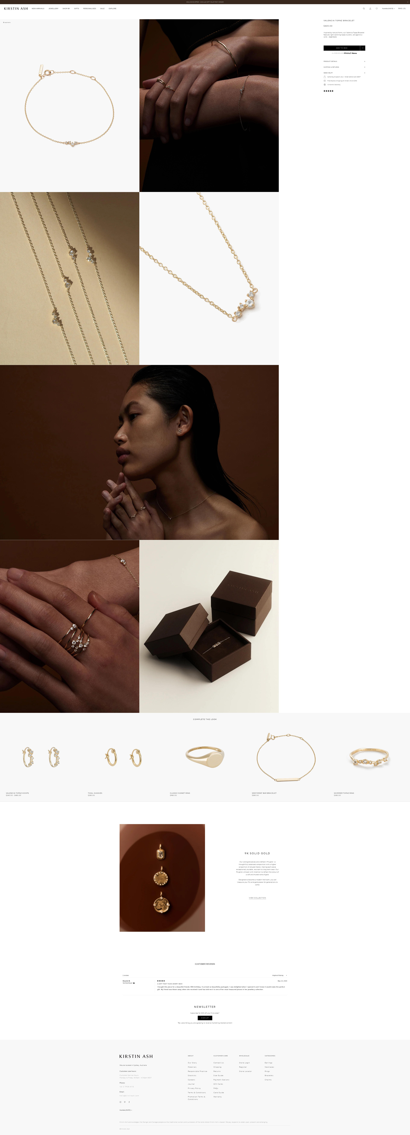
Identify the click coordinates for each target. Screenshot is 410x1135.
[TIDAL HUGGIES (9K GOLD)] (123, 757)
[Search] (363, 8)
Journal (191, 1084)
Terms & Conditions (197, 1093)
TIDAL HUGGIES (95, 793)
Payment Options (221, 1080)
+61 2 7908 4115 (127, 1087)
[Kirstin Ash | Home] (16, 8)
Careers (191, 1080)
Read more (333, 37)
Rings (267, 1071)
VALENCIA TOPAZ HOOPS (17, 793)
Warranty (218, 1097)
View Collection (257, 898)
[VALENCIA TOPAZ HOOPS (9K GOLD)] (41, 757)
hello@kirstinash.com (129, 1096)
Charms (268, 1080)
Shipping (218, 1067)
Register (243, 1067)
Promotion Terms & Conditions (196, 1098)
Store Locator (245, 1071)
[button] (363, 48)
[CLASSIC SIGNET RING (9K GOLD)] (205, 757)
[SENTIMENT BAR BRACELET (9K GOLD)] (287, 757)
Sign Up (205, 1018)
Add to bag (341, 48)
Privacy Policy (194, 1088)
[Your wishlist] (376, 8)
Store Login (244, 1063)
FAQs (216, 1088)
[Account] (370, 8)
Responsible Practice (197, 1071)
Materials (192, 1067)
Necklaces (269, 1067)
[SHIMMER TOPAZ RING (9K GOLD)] (369, 757)
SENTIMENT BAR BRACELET (264, 793)
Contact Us (219, 1063)
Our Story (192, 1063)
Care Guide (219, 1093)
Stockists (192, 1076)
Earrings (268, 1063)
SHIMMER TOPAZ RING (344, 793)
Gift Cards (218, 1084)
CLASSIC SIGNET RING (180, 793)
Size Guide (218, 1076)
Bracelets (7, 22)
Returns (217, 1071)
